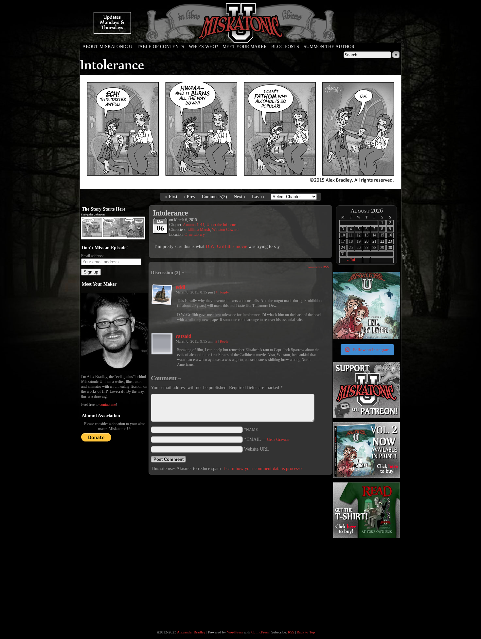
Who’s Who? (203, 46)
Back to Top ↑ (307, 632)
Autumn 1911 (194, 224)
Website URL (256, 449)
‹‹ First (170, 196)
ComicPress (260, 632)
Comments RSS (317, 267)
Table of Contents (160, 46)
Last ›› (258, 196)
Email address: (92, 256)
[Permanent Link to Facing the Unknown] (113, 238)
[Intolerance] (240, 187)
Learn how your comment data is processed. (264, 468)
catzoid (183, 336)
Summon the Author (329, 46)
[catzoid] (161, 352)
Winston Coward (225, 229)
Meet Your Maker (245, 46)
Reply (224, 292)
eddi (180, 287)
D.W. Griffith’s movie (226, 246)
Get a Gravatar (278, 439)
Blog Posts (285, 46)
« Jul (351, 260)
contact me (107, 404)
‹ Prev (189, 196)
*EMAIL (267, 439)
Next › (239, 196)
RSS (291, 632)
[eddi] (161, 303)
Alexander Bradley (191, 632)
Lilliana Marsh (198, 229)
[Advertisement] (366, 580)
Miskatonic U (240, 36)
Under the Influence (221, 224)
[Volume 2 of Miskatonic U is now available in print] (366, 305)
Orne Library (195, 234)
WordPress (235, 632)
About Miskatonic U (107, 46)
